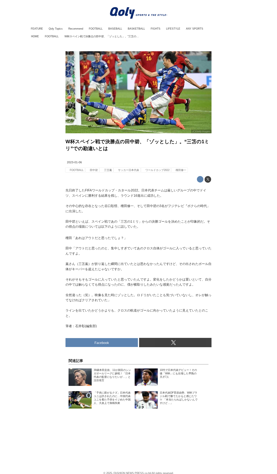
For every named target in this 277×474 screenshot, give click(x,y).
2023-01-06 (74, 162)
